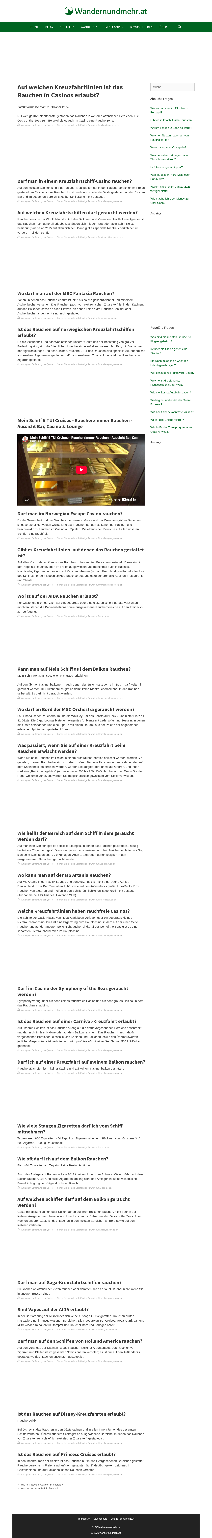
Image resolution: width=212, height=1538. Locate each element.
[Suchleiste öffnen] (179, 27)
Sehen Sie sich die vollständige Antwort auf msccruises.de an (86, 318)
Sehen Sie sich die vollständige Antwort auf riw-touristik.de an (86, 899)
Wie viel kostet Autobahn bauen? (170, 392)
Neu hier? (66, 27)
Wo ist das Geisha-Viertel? (167, 419)
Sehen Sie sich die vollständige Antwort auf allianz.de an (84, 1188)
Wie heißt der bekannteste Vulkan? (171, 412)
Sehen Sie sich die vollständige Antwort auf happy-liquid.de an (87, 1329)
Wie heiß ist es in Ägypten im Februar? (42, 1484)
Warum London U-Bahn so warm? (171, 127)
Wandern (88, 27)
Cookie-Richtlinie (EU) (122, 1518)
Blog (49, 27)
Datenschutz (100, 1518)
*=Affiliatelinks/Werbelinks (106, 1527)
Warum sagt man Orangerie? (168, 147)
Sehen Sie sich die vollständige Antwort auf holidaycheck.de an (87, 1230)
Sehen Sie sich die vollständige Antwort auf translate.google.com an (89, 201)
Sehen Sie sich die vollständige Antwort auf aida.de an (83, 616)
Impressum (84, 1518)
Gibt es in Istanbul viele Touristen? (171, 120)
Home (34, 27)
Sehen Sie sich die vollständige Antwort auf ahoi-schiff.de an (86, 864)
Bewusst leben (141, 27)
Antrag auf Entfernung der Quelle (37, 125)
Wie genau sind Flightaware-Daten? (172, 372)
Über (163, 27)
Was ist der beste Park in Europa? (39, 1488)
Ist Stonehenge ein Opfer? (166, 167)
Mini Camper (114, 27)
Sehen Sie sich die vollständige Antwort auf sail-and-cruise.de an (88, 125)
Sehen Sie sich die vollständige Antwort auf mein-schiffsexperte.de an (90, 237)
